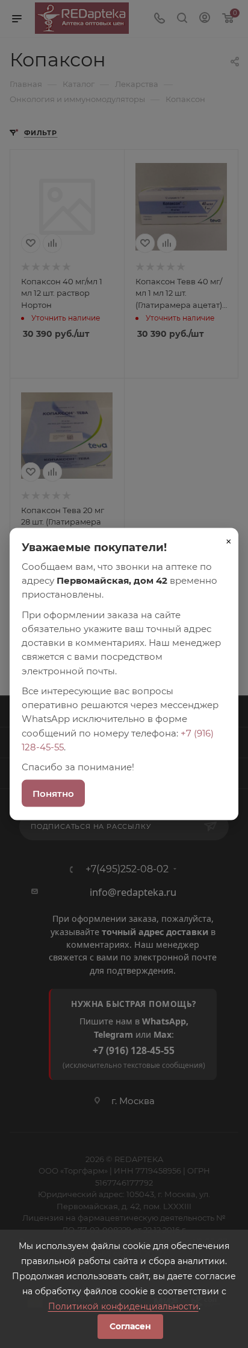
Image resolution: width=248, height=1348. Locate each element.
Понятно (53, 793)
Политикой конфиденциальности (123, 1306)
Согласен (130, 1326)
